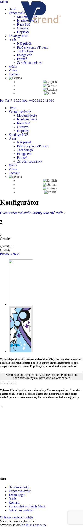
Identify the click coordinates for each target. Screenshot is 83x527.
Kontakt (14, 74)
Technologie (25, 51)
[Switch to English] (50, 82)
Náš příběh (24, 43)
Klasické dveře (27, 119)
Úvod (12, 9)
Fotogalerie (24, 55)
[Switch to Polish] (50, 93)
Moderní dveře (27, 115)
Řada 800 (23, 24)
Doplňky (23, 32)
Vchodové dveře (20, 13)
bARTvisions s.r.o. (34, 525)
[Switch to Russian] (50, 89)
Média (13, 66)
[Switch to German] (50, 85)
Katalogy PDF (18, 36)
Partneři (22, 59)
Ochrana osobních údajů (16, 517)
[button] (6, 254)
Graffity (37, 213)
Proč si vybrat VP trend (32, 47)
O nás (12, 39)
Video (13, 70)
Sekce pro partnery (21, 510)
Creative (22, 28)
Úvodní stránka (19, 487)
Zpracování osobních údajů (27, 506)
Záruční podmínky (29, 62)
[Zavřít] (1, 406)
